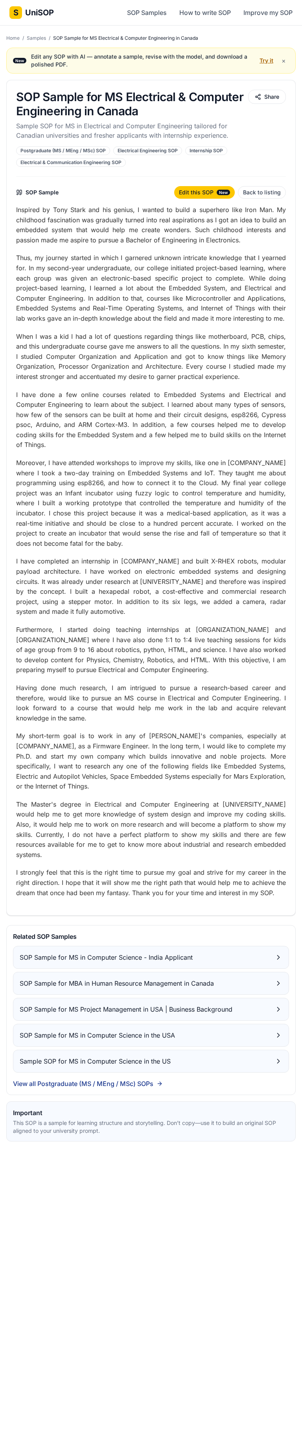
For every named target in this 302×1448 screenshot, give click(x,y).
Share (271, 96)
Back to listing (262, 192)
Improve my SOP (268, 13)
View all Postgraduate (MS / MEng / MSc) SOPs (83, 1084)
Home (13, 38)
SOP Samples (147, 13)
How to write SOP (205, 13)
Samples (37, 38)
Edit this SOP (203, 192)
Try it (266, 60)
